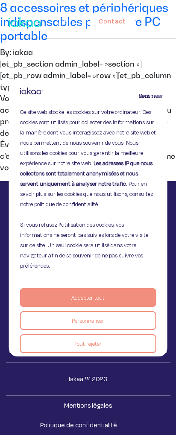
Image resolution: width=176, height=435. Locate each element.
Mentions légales (88, 405)
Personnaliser (88, 320)
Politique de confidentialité (78, 424)
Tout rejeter (88, 343)
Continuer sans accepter (144, 95)
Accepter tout (88, 297)
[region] (88, 217)
